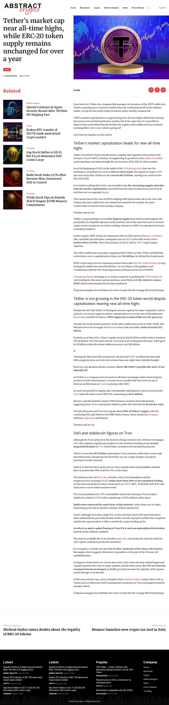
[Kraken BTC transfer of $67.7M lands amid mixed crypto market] (12, 132)
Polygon (153, 414)
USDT (159, 172)
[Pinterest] (163, 90)
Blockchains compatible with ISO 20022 (114, 690)
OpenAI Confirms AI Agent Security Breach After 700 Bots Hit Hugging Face (46, 111)
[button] (162, 8)
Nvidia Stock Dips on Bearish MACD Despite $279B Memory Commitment (46, 201)
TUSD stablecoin (153, 276)
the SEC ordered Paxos (146, 263)
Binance (146, 235)
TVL (101, 446)
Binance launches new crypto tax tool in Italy (129, 630)
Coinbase (157, 235)
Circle (103, 384)
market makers (133, 579)
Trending (30, 148)
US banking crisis (132, 168)
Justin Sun (102, 477)
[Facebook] (151, 90)
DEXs (128, 239)
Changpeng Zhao (82, 276)
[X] (157, 90)
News (7, 69)
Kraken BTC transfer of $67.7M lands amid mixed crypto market (43, 133)
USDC (139, 242)
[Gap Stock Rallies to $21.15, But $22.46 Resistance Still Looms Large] (12, 154)
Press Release (101, 676)
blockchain (80, 317)
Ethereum (112, 327)
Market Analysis (33, 103)
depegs (105, 192)
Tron (76, 394)
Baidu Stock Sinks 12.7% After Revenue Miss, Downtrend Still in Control (46, 178)
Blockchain (101, 694)
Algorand (89, 418)
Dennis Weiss (11, 76)
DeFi (76, 443)
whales (94, 404)
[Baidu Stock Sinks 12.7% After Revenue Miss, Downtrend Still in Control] (12, 177)
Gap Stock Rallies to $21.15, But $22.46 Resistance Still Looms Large (44, 156)
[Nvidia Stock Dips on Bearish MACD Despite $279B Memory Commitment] (12, 199)
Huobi (105, 480)
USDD (98, 497)
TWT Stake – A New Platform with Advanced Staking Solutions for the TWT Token (114, 669)
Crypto (29, 126)
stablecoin (150, 158)
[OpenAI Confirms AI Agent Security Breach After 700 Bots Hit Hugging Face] (12, 109)
